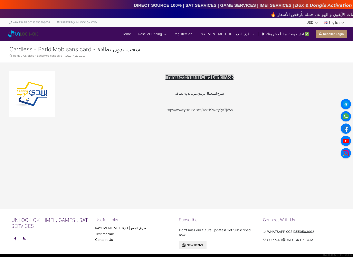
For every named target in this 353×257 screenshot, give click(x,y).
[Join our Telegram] (346, 104)
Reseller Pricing (150, 34)
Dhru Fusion (344, 255)
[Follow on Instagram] (346, 153)
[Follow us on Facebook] (346, 128)
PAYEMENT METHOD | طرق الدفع (225, 34)
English (334, 22)
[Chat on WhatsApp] (346, 116)
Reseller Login (333, 34)
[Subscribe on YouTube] (346, 141)
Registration (183, 34)
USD (310, 22)
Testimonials (104, 234)
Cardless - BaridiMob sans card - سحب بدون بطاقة (54, 55)
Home (126, 34)
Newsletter (194, 245)
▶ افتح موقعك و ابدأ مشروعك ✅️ (285, 34)
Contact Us (104, 240)
